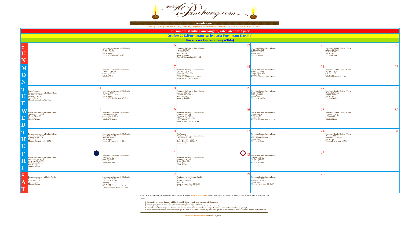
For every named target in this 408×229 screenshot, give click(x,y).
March (168, 26)
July (189, 26)
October (213, 26)
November (222, 26)
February (160, 26)
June (185, 26)
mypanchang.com (204, 23)
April (174, 26)
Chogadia (241, 26)
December (232, 26)
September (204, 26)
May (179, 26)
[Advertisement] (140, 11)
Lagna (249, 26)
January (151, 26)
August (196, 26)
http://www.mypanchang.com (197, 216)
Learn (257, 26)
